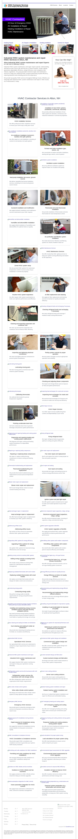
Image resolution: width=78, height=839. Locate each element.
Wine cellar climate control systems (22, 690)
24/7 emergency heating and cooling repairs (55, 705)
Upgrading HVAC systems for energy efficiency (23, 544)
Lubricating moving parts (22, 367)
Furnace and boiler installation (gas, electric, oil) (55, 149)
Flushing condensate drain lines (22, 423)
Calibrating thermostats (23, 394)
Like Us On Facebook (48, 808)
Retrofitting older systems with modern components (55, 544)
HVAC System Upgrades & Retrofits (55, 529)
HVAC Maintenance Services (55, 251)
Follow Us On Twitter (48, 810)
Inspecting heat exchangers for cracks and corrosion (55, 395)
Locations (65, 5)
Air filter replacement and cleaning (55, 294)
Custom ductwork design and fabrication (55, 658)
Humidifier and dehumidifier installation (23, 222)
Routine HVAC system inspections (22, 294)
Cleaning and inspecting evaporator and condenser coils (23, 324)
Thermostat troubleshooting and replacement (22, 469)
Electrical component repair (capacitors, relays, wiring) (55, 515)
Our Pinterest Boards (48, 817)
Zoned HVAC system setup (22, 265)
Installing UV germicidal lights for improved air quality (55, 607)
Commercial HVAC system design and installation (55, 642)
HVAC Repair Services (55, 409)
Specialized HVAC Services (22, 641)
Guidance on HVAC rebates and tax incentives (23, 770)
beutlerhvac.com (70, 826)
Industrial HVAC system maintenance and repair (22, 658)
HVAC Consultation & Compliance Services (23, 738)
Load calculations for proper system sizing (55, 738)
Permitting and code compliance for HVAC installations (22, 754)
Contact (71, 5)
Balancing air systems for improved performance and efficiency (55, 627)
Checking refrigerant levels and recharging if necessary (55, 310)
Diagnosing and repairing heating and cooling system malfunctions (22, 438)
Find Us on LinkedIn (47, 813)
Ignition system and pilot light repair (55, 499)
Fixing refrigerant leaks (55, 436)
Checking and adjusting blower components (55, 381)
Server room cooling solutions (55, 674)
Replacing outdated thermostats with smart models (23, 575)
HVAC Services (53, 5)
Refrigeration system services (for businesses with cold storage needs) (23, 676)
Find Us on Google (47, 819)
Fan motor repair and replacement (55, 454)
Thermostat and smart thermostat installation (55, 208)
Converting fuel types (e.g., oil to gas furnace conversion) (55, 560)
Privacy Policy (25, 824)
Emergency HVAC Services (22, 705)
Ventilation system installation (55, 163)
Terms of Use (33, 824)
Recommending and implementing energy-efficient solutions (55, 593)
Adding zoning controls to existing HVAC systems (22, 559)
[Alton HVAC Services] (16, 7)
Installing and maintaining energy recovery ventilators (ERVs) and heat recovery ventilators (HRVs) (23, 609)
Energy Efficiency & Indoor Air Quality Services (55, 575)
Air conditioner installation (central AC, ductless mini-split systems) (22, 136)
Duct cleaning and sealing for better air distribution (22, 626)
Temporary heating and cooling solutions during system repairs (55, 723)
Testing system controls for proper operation (55, 353)
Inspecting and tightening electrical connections (22, 353)
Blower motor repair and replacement (22, 485)
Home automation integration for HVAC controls (23, 785)
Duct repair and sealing (55, 469)
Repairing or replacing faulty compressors (22, 454)
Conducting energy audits (22, 591)
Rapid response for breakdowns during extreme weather (23, 723)
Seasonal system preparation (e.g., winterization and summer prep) (55, 786)
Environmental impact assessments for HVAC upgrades (55, 754)
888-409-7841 (56, 1)
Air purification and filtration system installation (55, 237)
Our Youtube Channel (48, 815)
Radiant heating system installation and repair (55, 690)
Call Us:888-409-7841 (63, 82)
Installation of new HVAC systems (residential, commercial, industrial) (55, 108)
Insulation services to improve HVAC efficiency (55, 770)
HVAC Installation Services (23, 121)
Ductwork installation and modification (22, 208)
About (60, 5)
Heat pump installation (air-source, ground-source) (23, 178)
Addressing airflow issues (22, 529)
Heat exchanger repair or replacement (22, 514)
